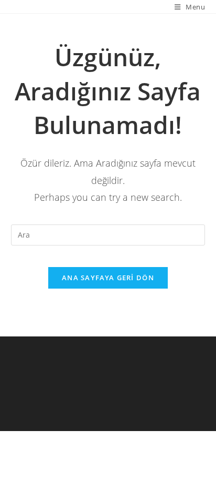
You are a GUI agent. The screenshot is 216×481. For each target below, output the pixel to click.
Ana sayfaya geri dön (108, 277)
